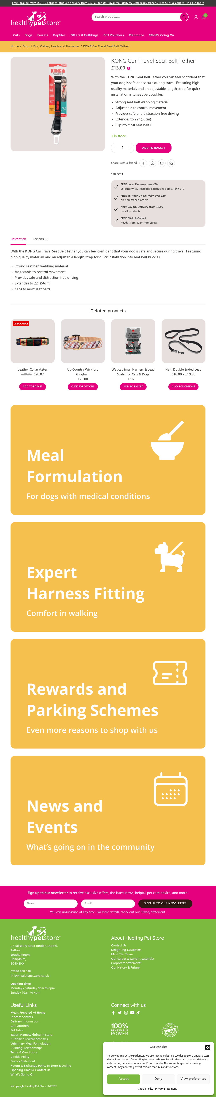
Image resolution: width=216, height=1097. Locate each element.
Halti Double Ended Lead (183, 369)
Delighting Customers (126, 950)
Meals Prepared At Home (28, 1012)
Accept (124, 1079)
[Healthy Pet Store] (36, 19)
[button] (207, 1047)
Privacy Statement (166, 1089)
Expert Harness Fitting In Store (31, 1035)
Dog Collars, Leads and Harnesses (56, 46)
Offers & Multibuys (84, 35)
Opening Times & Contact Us (30, 1070)
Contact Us (118, 945)
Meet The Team (122, 954)
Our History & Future (125, 967)
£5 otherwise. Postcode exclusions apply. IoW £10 (152, 186)
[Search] (184, 17)
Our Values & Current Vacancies (132, 959)
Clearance (136, 35)
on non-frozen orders (143, 198)
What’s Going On (161, 35)
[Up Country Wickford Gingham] (83, 341)
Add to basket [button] (32, 387)
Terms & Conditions (24, 1052)
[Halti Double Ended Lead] (184, 341)
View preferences (193, 1079)
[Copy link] (171, 163)
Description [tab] (18, 239)
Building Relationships (26, 1048)
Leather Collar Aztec (32, 369)
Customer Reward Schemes (29, 1039)
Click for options (82, 387)
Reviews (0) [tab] (40, 239)
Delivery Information (25, 1021)
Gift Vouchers (113, 35)
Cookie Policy (145, 1089)
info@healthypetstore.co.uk (30, 976)
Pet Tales (17, 1030)
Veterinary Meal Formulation (30, 1043)
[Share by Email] (162, 163)
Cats (16, 35)
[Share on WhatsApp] (152, 163)
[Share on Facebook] (143, 163)
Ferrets (42, 35)
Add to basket (153, 148)
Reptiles (59, 35)
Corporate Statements (126, 963)
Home (15, 46)
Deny (158, 1079)
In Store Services (22, 1017)
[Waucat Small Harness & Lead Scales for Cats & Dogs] (133, 341)
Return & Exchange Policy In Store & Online (41, 1066)
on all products (142, 209)
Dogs (28, 35)
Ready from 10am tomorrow (139, 220)
